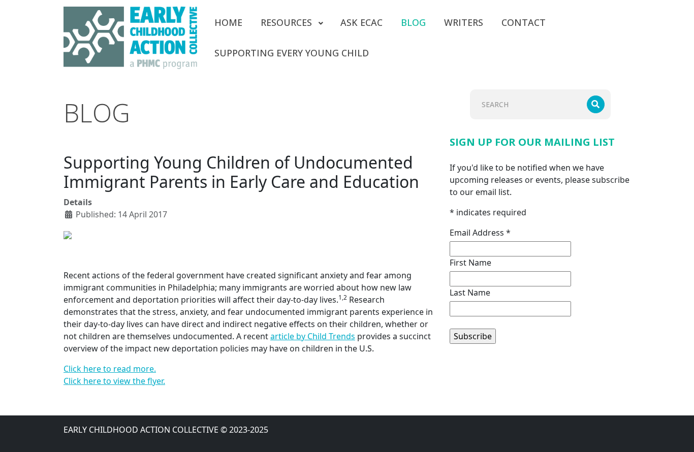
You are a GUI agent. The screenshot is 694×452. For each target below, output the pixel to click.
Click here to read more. (110, 368)
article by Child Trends (312, 336)
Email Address (480, 232)
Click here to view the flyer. (114, 380)
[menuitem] (228, 22)
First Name (470, 262)
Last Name (470, 292)
